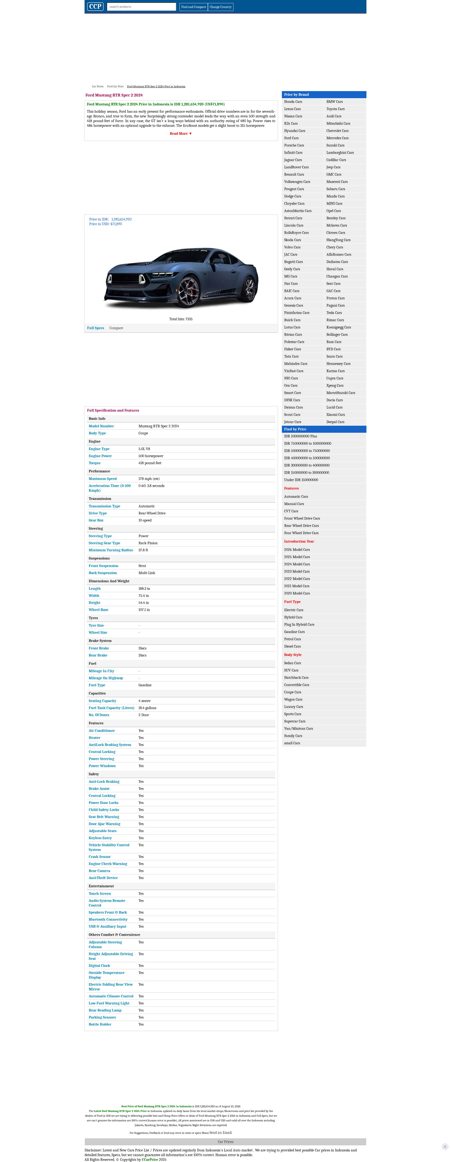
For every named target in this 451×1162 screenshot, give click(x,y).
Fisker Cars (292, 349)
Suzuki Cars (335, 145)
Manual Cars (294, 504)
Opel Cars (334, 211)
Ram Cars (334, 342)
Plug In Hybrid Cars (299, 624)
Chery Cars (335, 247)
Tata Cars (291, 356)
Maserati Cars (337, 182)
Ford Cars (291, 138)
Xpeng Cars (335, 385)
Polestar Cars (294, 342)
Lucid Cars (334, 407)
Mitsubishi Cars (338, 123)
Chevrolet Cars (338, 131)
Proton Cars (336, 298)
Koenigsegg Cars (339, 327)
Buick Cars (292, 320)
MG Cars (290, 276)
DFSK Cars (292, 400)
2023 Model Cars (297, 571)
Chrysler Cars (294, 203)
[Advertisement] (225, 49)
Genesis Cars (293, 305)
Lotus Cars (292, 327)
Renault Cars (294, 174)
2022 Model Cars (297, 579)
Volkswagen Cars (297, 182)
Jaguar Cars (293, 160)
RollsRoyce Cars (296, 233)
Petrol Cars (292, 639)
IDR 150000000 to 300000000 (306, 473)
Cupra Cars (335, 378)
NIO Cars (291, 378)
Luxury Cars (293, 707)
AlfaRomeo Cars (339, 254)
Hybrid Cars (293, 617)
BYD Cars (334, 349)
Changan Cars (337, 276)
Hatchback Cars (296, 678)
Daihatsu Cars (337, 262)
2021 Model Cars (296, 586)
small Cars (292, 743)
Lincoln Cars (293, 225)
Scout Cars (292, 415)
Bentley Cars (336, 218)
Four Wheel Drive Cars (301, 533)
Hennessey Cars (338, 364)
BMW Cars (335, 102)
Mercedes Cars (338, 138)
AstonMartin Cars (297, 211)
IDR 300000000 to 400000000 (307, 465)
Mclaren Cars (337, 225)
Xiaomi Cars (336, 415)
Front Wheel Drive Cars (302, 518)
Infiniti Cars (293, 153)
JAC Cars (290, 254)
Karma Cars (336, 371)
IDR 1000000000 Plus (300, 436)
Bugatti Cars (293, 262)
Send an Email (221, 1133)
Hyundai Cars (294, 131)
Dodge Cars (292, 196)
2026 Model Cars (297, 550)
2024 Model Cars (297, 564)
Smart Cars (292, 393)
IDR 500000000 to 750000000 (307, 451)
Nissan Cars (293, 116)
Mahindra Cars (295, 364)
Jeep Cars (333, 167)
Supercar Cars (294, 721)
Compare (116, 328)
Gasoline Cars (294, 632)
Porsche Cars (294, 145)
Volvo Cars (292, 247)
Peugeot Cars (294, 189)
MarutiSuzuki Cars (341, 393)
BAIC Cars (291, 291)
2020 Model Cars (297, 593)
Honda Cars (293, 102)
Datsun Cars (293, 407)
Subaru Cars (336, 189)
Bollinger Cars (337, 334)
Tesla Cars (334, 313)
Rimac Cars (335, 320)
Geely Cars (292, 269)
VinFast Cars (293, 371)
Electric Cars (293, 610)
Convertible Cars (296, 685)
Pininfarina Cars (296, 313)
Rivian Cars (293, 334)
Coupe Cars (292, 692)
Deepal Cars (335, 422)
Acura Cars (292, 298)
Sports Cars (292, 714)
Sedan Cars (292, 663)
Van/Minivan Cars (298, 728)
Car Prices (225, 1142)
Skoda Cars (292, 240)
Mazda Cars (336, 196)
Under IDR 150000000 (301, 480)
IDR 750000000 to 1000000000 (307, 443)
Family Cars (293, 736)
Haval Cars (335, 269)
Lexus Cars (292, 109)
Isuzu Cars (334, 356)
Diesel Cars (292, 646)
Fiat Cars (291, 284)
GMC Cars (334, 174)
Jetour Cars (292, 422)
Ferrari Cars (293, 218)
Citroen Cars (336, 233)
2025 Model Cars (297, 557)
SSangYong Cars (338, 240)
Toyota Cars (336, 109)
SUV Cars (291, 670)
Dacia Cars (335, 400)
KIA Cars (291, 123)
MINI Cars (334, 203)
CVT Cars (291, 511)
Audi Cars (334, 116)
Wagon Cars (293, 699)
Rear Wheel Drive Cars (301, 526)
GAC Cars (333, 291)
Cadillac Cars (336, 160)
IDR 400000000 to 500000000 (307, 458)
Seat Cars (333, 284)
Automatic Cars (296, 496)
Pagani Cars (336, 305)
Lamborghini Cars (340, 153)
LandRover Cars (296, 167)
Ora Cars (290, 385)
